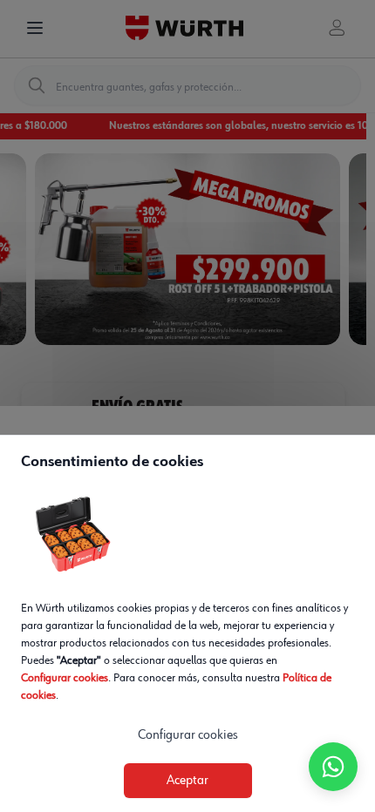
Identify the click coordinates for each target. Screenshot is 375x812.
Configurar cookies (64, 678)
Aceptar (187, 781)
